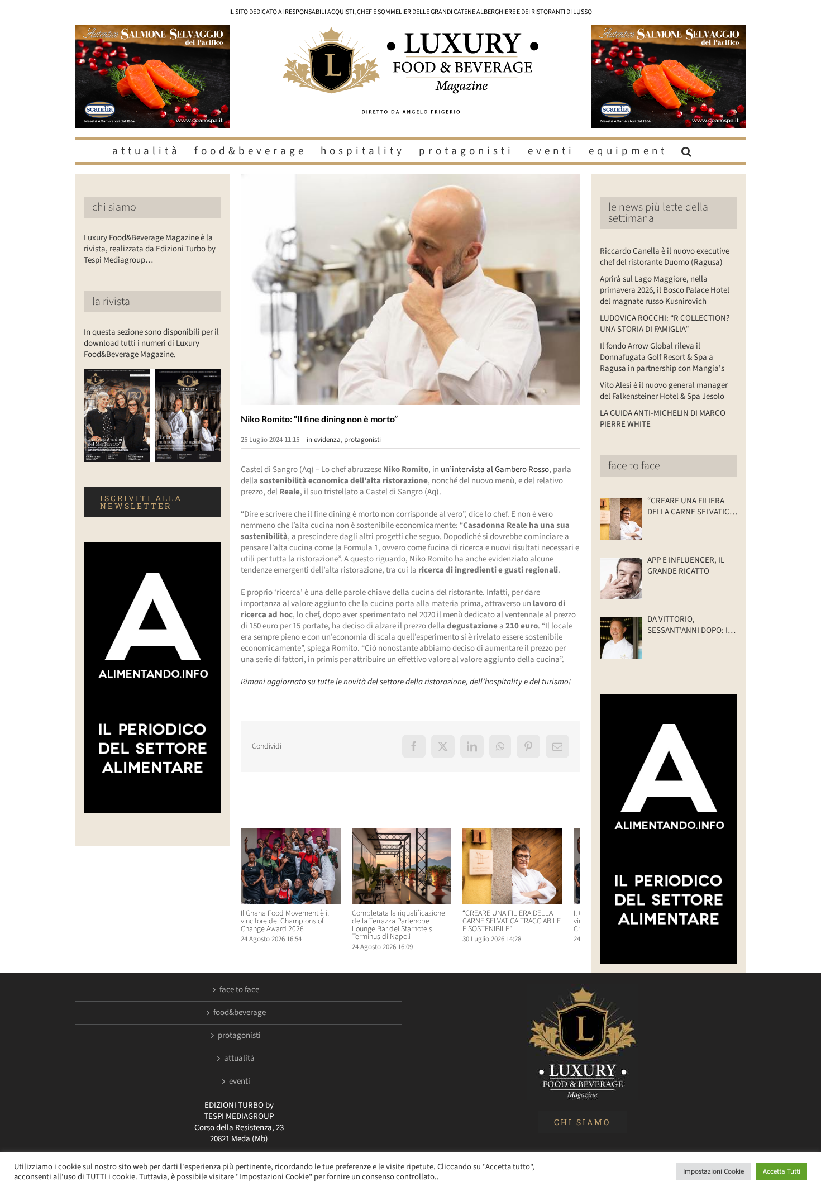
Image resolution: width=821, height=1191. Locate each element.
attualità (239, 1058)
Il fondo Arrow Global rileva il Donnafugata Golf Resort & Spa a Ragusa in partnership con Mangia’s (662, 357)
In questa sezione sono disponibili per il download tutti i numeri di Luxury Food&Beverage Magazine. (151, 343)
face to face (634, 466)
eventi (239, 1081)
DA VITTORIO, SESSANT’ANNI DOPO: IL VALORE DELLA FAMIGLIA (689, 625)
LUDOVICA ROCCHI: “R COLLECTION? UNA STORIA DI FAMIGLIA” (664, 323)
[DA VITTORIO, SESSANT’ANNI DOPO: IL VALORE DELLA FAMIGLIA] (621, 638)
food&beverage (239, 1012)
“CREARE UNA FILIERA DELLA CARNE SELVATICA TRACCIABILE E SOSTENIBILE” (527, 925)
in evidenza (324, 440)
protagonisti (362, 440)
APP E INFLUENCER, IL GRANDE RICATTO (685, 566)
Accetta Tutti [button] (781, 1171)
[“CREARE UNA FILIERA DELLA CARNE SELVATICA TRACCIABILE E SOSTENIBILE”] (527, 834)
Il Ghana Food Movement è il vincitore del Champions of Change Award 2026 (285, 925)
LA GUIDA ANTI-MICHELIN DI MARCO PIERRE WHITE (662, 418)
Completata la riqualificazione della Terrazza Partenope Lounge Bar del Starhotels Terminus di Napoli (408, 929)
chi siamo (114, 207)
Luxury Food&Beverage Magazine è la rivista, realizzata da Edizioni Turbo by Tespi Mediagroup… (150, 249)
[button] (688, 151)
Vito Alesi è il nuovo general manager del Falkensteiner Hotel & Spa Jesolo (664, 390)
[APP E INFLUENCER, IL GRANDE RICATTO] (621, 578)
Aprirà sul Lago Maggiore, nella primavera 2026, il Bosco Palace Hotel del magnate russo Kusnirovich (664, 290)
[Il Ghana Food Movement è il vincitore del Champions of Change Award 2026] (293, 834)
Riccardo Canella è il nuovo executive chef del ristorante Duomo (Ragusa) (664, 256)
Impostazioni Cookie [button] (713, 1171)
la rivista (111, 301)
